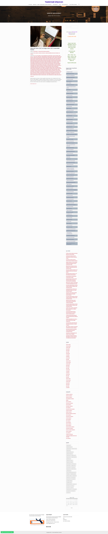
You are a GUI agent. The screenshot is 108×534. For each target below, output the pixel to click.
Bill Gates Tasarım (59, 532)
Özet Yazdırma (68, 419)
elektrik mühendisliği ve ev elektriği (52, 64)
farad (34, 73)
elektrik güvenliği (36, 57)
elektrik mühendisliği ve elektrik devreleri (42, 59)
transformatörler (43, 74)
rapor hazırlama (73, 477)
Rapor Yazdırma (68, 423)
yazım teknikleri (74, 489)
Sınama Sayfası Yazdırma (70, 426)
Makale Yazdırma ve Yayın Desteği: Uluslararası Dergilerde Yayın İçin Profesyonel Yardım (71, 263)
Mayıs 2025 (68, 365)
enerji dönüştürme (51, 71)
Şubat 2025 (68, 369)
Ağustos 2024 (68, 378)
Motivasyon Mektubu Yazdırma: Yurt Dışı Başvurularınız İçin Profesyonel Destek (71, 271)
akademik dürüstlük (74, 448)
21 (73, 503)
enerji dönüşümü (56, 71)
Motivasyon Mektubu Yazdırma (71, 413)
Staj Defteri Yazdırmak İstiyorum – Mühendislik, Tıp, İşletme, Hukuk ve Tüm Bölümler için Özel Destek (71, 336)
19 (70, 503)
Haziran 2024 (68, 381)
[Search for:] (72, 27)
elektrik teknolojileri (54, 69)
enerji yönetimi (57, 72)
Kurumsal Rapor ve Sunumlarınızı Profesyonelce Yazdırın (71, 277)
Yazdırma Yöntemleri (69, 434)
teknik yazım (74, 484)
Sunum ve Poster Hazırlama (70, 429)
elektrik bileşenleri (44, 56)
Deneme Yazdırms (69, 397)
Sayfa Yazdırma (68, 425)
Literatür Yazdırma (69, 410)
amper (54, 55)
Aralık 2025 (67, 356)
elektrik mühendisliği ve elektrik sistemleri (54, 59)
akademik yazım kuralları (70, 460)
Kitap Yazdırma (68, 404)
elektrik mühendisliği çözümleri (49, 57)
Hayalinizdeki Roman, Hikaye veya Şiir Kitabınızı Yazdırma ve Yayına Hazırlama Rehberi (71, 290)
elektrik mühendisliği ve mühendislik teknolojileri (44, 66)
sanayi (57, 73)
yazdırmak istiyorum (69, 489)
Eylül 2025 (67, 359)
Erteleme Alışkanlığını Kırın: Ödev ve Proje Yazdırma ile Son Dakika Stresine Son (71, 320)
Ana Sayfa (30, 4)
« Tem (71, 507)
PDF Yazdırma (68, 420)
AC (34, 55)
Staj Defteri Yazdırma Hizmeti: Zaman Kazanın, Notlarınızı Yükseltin (71, 260)
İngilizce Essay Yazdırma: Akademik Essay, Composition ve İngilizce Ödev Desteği (71, 308)
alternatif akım (50, 55)
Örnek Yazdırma (68, 417)
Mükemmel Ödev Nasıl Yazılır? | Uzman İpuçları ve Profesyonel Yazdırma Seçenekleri (71, 301)
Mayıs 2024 (68, 383)
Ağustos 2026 (68, 344)
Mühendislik (48, 73)
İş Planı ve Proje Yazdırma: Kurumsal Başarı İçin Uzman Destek (71, 254)
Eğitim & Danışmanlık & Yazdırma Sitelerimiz (44, 4)
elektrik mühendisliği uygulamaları (48, 58)
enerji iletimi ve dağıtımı (36, 72)
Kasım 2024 (68, 374)
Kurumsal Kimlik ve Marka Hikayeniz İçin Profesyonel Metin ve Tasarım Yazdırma (71, 324)
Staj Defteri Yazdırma (69, 428)
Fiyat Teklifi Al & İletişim (73, 4)
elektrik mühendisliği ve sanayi (37, 68)
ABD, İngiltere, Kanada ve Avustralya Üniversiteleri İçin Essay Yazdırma (72, 327)
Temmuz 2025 (68, 362)
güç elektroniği (39, 73)
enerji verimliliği (52, 72)
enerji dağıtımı (32, 71)
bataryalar (56, 55)
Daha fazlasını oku (33, 83)
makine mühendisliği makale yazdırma (71, 472)
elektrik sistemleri (48, 69)
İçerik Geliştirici (35, 51)
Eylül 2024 (67, 377)
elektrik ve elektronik (38, 70)
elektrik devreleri (49, 56)
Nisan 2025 (68, 366)
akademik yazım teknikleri (70, 462)
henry (46, 73)
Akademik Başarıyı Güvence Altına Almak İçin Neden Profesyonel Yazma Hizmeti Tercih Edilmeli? (71, 280)
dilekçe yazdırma (73, 465)
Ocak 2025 (67, 371)
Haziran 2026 (68, 347)
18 (68, 503)
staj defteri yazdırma (69, 482)
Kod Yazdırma (68, 407)
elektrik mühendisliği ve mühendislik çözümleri (47, 65)
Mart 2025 (67, 368)
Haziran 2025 (68, 363)
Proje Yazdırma (68, 422)
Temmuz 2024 (68, 380)
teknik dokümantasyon (69, 484)
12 (70, 502)
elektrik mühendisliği (42, 57)
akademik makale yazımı (69, 453)
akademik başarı (69, 445)
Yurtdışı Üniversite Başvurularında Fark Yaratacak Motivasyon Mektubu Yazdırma (72, 316)
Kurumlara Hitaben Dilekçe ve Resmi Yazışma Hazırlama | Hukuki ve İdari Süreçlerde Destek (71, 286)
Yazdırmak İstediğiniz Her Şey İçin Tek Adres (71, 436)
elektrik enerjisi (54, 56)
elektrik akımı (39, 56)
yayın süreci (68, 487)
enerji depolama (37, 71)
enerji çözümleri (58, 70)
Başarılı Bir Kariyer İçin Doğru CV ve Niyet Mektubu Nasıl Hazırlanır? (71, 274)
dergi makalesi (68, 465)
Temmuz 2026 (68, 346)
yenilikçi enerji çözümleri (57, 74)
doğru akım (35, 56)
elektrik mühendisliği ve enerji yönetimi (41, 64)
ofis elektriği (52, 73)
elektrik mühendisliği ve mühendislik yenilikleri (45, 67)
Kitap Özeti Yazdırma (69, 403)
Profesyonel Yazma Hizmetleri (67, 516)
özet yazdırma (68, 492)
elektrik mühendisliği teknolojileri (38, 58)
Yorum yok (32, 76)
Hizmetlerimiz (55, 4)
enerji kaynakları (42, 72)
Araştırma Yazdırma (69, 394)
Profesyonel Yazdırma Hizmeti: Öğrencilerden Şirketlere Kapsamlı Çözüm (71, 257)
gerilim (36, 73)
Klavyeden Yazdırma (69, 406)
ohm (55, 73)
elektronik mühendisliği (44, 70)
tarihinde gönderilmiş (43, 51)
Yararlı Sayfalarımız (65, 4)
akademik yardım (74, 455)
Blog (60, 4)
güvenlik (43, 73)
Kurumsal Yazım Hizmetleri (70, 409)
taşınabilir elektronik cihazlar (36, 74)
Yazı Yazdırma (68, 438)
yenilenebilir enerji (51, 74)
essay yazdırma (68, 467)
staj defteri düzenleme (69, 480)
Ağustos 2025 (68, 360)
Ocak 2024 (67, 387)
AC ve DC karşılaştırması (44, 55)
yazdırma (72, 487)
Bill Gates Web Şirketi (52, 519)
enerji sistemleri (47, 72)
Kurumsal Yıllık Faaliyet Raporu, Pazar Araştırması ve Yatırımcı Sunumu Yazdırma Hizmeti (71, 312)
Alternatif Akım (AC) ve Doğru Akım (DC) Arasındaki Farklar (45, 49)
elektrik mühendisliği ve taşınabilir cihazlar (48, 68)
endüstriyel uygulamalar (51, 70)
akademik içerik (68, 450)
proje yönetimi (68, 477)
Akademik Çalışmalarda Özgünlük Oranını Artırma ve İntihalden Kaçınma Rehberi (71, 293)
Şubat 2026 (68, 353)
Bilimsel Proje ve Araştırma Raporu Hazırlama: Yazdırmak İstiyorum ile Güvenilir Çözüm (71, 267)
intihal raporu (73, 467)
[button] (51, 4)
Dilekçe (67, 400)
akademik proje (68, 455)
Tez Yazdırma (68, 432)
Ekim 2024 (67, 375)
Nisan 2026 (67, 350)
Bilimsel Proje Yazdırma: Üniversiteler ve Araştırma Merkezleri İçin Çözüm (72, 283)
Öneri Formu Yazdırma (69, 416)
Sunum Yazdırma (68, 431)
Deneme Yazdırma (69, 395)
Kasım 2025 (68, 357)
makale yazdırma (69, 470)
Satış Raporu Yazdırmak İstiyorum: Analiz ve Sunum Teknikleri (71, 334)
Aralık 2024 (67, 372)
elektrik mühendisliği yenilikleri (41, 69)
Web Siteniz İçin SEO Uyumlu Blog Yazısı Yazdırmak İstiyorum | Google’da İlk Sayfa (71, 330)
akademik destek (69, 448)
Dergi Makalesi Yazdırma (70, 398)
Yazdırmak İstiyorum (54, 2)
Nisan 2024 (68, 384)
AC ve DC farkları (37, 55)
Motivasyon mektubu (69, 475)
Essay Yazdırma (68, 401)
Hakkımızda (34, 4)
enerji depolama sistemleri (44, 71)
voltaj (47, 74)
